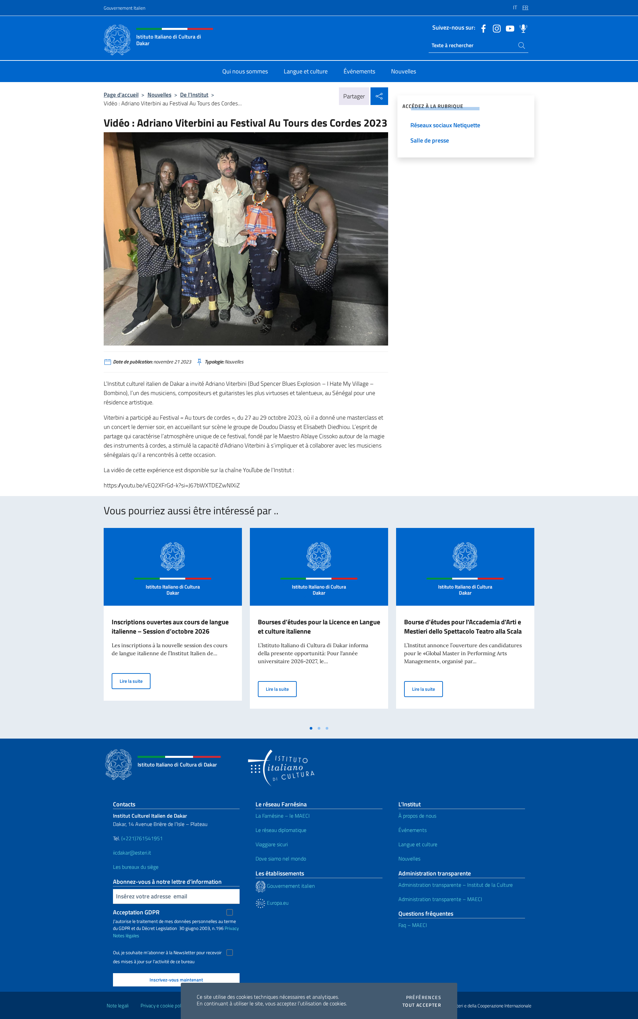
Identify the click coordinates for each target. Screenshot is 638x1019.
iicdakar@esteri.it (132, 853)
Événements (412, 830)
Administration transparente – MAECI (440, 899)
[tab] (311, 728)
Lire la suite (135, 680)
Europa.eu (277, 903)
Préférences (423, 997)
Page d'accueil (121, 94)
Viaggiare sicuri (272, 844)
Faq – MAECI (412, 925)
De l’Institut (194, 94)
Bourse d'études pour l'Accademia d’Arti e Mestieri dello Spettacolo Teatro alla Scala (463, 626)
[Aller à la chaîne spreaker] (521, 28)
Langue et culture (417, 844)
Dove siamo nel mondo (281, 859)
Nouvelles (159, 94)
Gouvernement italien (290, 886)
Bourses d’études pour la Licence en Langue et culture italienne (319, 626)
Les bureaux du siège (136, 867)
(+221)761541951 (142, 838)
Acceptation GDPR (136, 912)
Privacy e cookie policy (164, 1005)
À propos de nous (417, 816)
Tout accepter (421, 1005)
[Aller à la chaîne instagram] (495, 28)
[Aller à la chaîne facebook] (481, 28)
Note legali (118, 1005)
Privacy (232, 928)
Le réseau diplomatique (281, 830)
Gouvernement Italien (124, 7)
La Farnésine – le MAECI (283, 816)
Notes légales (126, 935)
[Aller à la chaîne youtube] (508, 28)
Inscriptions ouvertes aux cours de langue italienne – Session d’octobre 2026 (170, 626)
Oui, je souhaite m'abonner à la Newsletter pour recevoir (167, 952)
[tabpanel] (173, 625)
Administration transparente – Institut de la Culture (455, 885)
